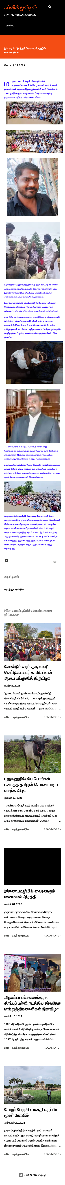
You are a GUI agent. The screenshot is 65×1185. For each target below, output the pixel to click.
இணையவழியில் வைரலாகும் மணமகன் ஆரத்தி (29, 893)
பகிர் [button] (54, 561)
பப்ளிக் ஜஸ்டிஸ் (20, 7)
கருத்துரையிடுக (14, 589)
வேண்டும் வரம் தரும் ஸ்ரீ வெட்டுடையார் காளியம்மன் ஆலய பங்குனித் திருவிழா (28, 672)
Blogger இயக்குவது (34, 1175)
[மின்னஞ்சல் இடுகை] (6, 561)
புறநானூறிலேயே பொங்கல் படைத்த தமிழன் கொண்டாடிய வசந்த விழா (31, 784)
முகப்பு (10, 25)
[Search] (50, 6)
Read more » (52, 716)
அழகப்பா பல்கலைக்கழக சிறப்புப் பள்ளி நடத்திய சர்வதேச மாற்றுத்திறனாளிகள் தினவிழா (32, 1003)
